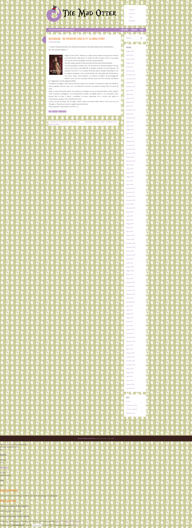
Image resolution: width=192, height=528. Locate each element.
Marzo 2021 (129, 137)
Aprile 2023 (129, 67)
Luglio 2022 (129, 94)
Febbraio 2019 (130, 235)
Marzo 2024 (129, 55)
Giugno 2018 (129, 267)
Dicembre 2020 (130, 149)
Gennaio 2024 (130, 59)
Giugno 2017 (129, 314)
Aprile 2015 (129, 376)
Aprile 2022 (129, 106)
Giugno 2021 (129, 125)
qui (77, 106)
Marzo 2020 (129, 184)
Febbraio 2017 (130, 329)
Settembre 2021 (130, 118)
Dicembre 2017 (130, 290)
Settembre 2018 (130, 255)
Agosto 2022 (130, 90)
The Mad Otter (89, 13)
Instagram (132, 9)
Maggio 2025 (130, 51)
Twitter (131, 17)
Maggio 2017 (130, 317)
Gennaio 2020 (130, 192)
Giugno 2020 (130, 173)
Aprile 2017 (129, 321)
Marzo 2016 (129, 349)
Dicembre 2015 (130, 361)
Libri (50, 111)
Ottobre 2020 (130, 157)
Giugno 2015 (129, 369)
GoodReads (132, 21)
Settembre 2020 (130, 161)
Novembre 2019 (130, 200)
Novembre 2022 (131, 79)
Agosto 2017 (129, 306)
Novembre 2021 (130, 110)
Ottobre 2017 (130, 298)
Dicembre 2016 (130, 337)
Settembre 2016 (130, 341)
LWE (113, 438)
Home (142, 30)
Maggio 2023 (130, 63)
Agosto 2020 (130, 165)
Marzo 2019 (129, 231)
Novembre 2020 (131, 153)
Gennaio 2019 (130, 239)
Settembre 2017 (130, 302)
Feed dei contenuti (131, 405)
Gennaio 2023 (130, 71)
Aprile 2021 (129, 133)
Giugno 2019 (129, 220)
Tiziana (58, 42)
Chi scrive (124, 30)
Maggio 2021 (130, 129)
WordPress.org (130, 413)
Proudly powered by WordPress (86, 438)
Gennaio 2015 (130, 388)
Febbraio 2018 (130, 282)
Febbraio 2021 (130, 141)
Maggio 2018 (130, 271)
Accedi (128, 401)
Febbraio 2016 (130, 353)
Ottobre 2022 (130, 82)
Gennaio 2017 (130, 333)
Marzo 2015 (129, 380)
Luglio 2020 (129, 169)
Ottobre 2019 (130, 204)
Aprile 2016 (129, 345)
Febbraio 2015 (130, 384)
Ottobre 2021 (130, 114)
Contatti (134, 30)
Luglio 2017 (129, 310)
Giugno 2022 (130, 98)
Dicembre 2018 (130, 243)
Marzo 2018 (129, 278)
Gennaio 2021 (130, 145)
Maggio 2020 (130, 177)
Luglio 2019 (129, 216)
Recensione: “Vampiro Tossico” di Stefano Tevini (101, 122)
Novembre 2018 (130, 247)
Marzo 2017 (129, 325)
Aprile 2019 (129, 227)
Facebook (131, 13)
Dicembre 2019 (130, 196)
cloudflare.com (8, 444)
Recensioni (54, 111)
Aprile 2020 (129, 180)
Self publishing (62, 111)
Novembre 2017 (130, 294)
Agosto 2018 (129, 259)
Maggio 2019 (130, 223)
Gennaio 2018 (130, 286)
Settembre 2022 (130, 86)
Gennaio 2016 (130, 357)
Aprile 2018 (129, 274)
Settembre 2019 (130, 208)
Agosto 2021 (129, 122)
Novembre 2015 (130, 365)
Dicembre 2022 (130, 75)
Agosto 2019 (129, 212)
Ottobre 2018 (130, 251)
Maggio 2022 (130, 102)
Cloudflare (4, 467)
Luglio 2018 (129, 263)
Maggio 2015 (130, 372)
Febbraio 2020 (130, 188)
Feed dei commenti (131, 409)
